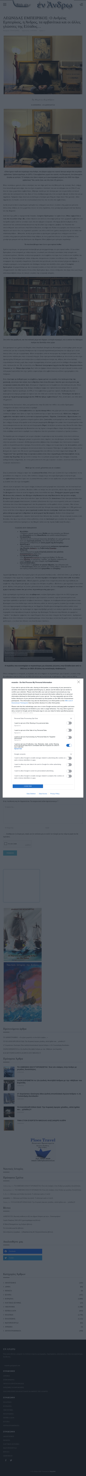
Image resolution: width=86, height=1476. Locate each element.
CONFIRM (28, 786)
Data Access (43, 793)
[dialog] (43, 738)
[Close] (79, 683)
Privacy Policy (54, 793)
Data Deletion (31, 793)
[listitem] (43, 718)
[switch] (69, 723)
